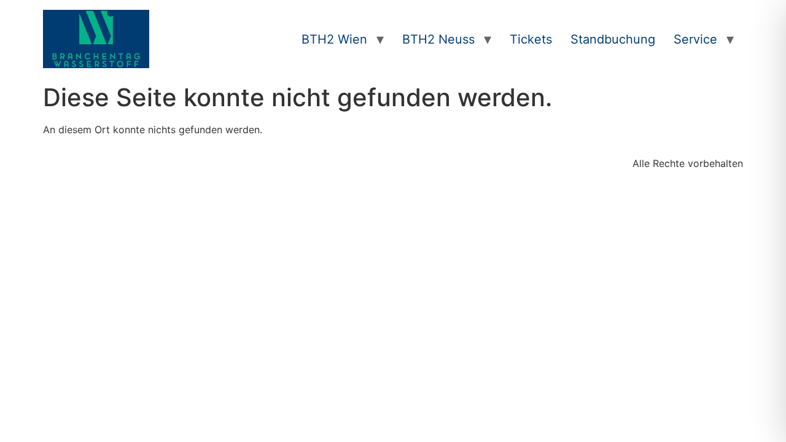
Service (695, 39)
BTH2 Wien (334, 39)
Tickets (531, 39)
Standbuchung (612, 39)
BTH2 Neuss (438, 39)
